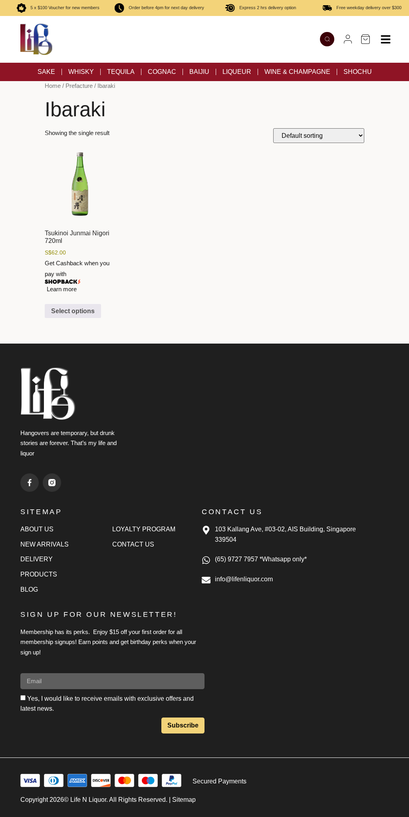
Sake (46, 71)
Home (53, 86)
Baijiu (199, 71)
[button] (348, 39)
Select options (73, 311)
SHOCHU (357, 71)
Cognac (162, 71)
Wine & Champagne (297, 71)
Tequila (121, 71)
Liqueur (236, 71)
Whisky (81, 71)
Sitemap (184, 799)
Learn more (62, 289)
